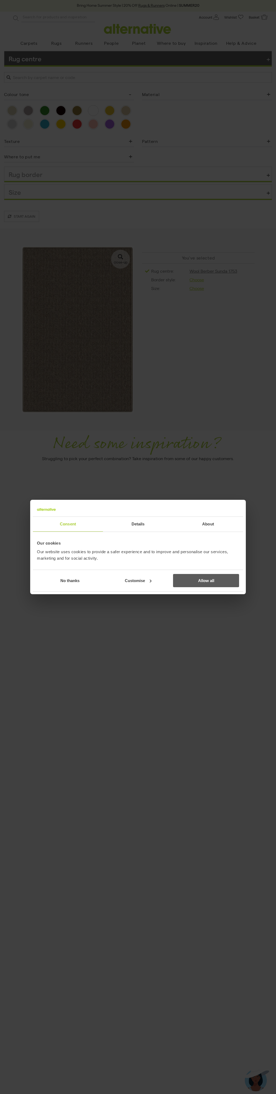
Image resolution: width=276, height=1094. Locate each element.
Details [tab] (138, 524)
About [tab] (208, 524)
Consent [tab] (68, 524)
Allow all (206, 580)
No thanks (70, 580)
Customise (135, 580)
